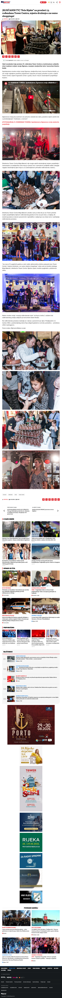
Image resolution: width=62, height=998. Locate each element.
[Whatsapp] (12, 56)
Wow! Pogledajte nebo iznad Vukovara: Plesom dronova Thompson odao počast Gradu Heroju (23, 641)
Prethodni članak (4, 511)
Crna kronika (6, 595)
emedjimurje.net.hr (4, 987)
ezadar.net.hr (33, 987)
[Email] (15, 56)
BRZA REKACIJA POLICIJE (8, 615)
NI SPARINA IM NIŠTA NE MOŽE (22, 666)
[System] (51, 2)
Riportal (6, 19)
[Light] (49, 2)
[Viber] (9, 56)
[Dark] (54, 2)
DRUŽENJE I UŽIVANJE (37, 615)
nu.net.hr (51, 987)
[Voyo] (9, 977)
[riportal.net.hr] (3, 993)
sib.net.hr (20, 987)
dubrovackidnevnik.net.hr (42, 987)
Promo (18, 681)
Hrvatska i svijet (36, 595)
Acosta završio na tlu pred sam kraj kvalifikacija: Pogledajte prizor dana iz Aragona (46, 561)
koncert (4, 494)
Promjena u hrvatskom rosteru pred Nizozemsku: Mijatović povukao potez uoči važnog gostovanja (15, 562)
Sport (29, 968)
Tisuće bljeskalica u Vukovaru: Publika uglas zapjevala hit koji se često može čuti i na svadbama (8, 641)
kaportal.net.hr (26, 987)
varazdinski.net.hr (13, 987)
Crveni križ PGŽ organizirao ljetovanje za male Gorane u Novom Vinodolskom (46, 618)
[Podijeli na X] (6, 56)
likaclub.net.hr (3, 990)
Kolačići (2, 982)
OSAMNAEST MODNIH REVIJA (22, 696)
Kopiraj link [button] (18, 56)
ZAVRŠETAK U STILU (7, 955)
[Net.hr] (3, 977)
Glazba (34, 960)
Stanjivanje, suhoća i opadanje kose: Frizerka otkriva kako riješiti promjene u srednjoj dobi (52, 641)
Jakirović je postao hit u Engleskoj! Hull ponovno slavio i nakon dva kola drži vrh (43, 539)
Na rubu (56, 968)
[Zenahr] (15, 977)
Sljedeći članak (58, 511)
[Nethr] (22, 977)
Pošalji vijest (43, 982)
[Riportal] (5, 2)
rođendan (10, 494)
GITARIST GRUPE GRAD (20, 656)
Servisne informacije (27, 982)
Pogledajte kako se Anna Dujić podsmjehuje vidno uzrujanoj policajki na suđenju (44, 591)
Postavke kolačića (9, 982)
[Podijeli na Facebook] (3, 56)
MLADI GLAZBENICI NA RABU (9, 927)
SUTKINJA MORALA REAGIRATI (39, 588)
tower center (21, 494)
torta (16, 494)
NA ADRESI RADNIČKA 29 (21, 676)
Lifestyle (49, 968)
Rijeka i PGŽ (35, 621)
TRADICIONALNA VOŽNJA (21, 686)
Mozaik (4, 933)
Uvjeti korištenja (36, 982)
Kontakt (48, 982)
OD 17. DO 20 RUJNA (36, 927)
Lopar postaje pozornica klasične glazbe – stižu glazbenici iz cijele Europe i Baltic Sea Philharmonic (15, 930)
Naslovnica (4, 968)
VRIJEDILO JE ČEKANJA (37, 955)
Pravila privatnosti (17, 982)
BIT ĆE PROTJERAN (6, 588)
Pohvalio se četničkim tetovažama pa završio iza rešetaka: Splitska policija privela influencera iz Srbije (15, 591)
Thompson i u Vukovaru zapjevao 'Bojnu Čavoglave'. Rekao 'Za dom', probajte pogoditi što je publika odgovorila (38, 641)
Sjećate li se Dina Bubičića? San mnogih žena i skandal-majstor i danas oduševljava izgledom (16, 539)
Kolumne (3, 970)
